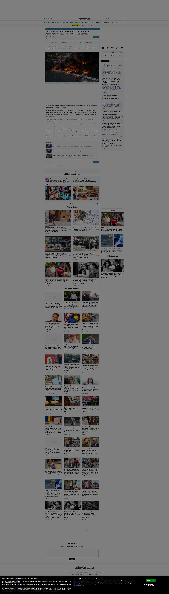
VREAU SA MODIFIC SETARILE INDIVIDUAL (151, 585)
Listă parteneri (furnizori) (79, 585)
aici (34, 588)
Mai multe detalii (17, 582)
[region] (84, 585)
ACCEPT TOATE (151, 580)
